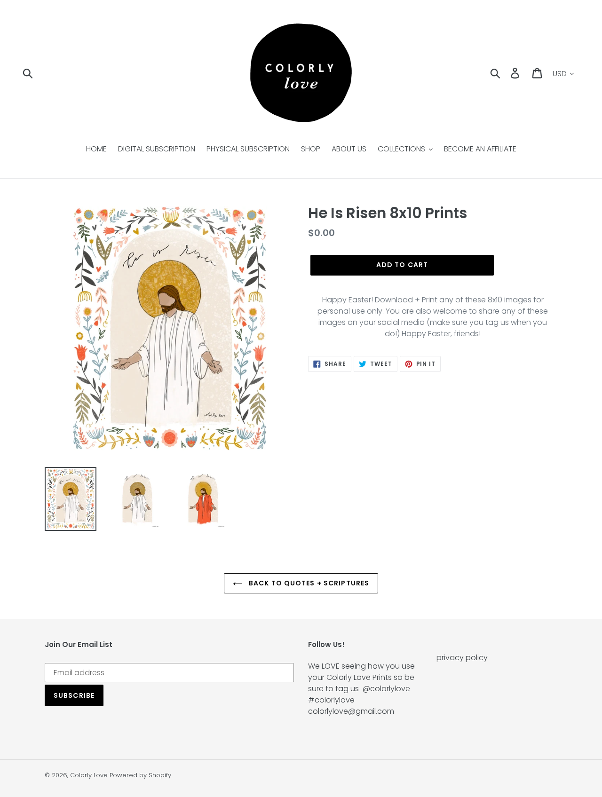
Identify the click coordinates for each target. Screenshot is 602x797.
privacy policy (462, 657)
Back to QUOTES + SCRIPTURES (308, 583)
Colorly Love (89, 775)
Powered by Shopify (140, 775)
